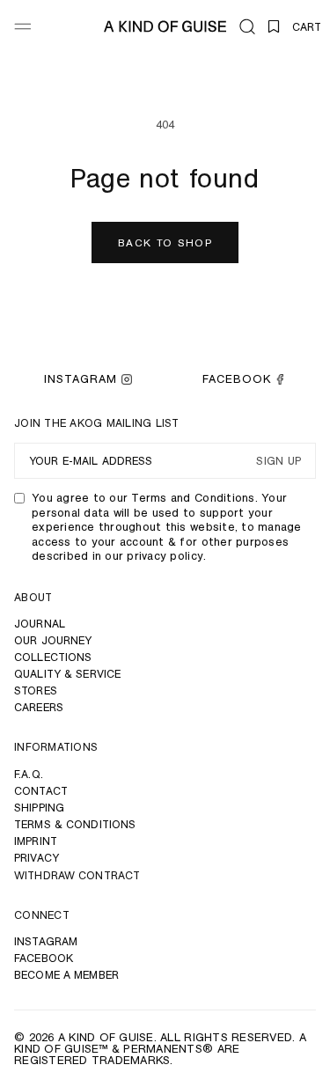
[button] (247, 26)
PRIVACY (36, 857)
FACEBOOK (236, 378)
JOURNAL (39, 623)
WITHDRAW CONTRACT (77, 875)
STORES (35, 690)
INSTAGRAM (80, 378)
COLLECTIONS (53, 657)
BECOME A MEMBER (66, 974)
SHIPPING (39, 807)
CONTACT (41, 790)
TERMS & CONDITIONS (75, 824)
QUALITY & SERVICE (67, 673)
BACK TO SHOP (165, 242)
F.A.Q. (28, 774)
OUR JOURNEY (53, 640)
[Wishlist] (274, 26)
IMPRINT (35, 841)
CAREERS (38, 707)
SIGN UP (278, 461)
